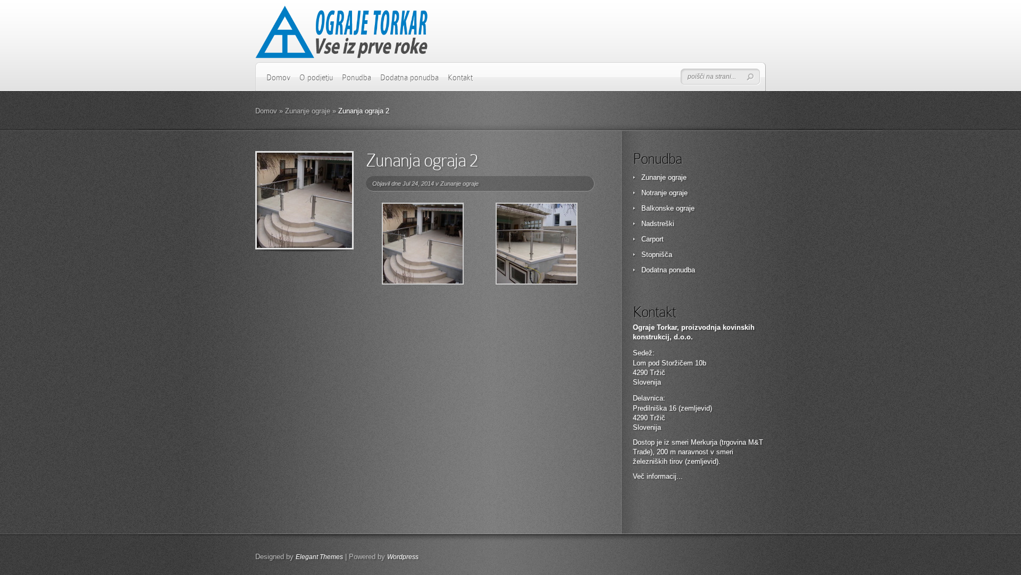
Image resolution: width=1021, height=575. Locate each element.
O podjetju (316, 77)
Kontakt (460, 77)
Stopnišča (656, 255)
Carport (652, 239)
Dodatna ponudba (409, 77)
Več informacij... (658, 476)
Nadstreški (657, 224)
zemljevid (701, 461)
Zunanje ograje (307, 111)
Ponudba (356, 77)
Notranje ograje (664, 193)
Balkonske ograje (667, 208)
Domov (278, 77)
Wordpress (403, 557)
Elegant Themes (319, 557)
